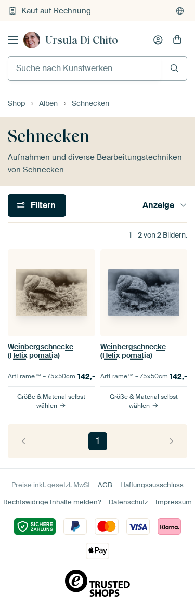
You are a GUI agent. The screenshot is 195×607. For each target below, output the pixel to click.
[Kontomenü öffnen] (158, 40)
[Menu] (13, 40)
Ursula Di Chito (81, 40)
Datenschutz (128, 502)
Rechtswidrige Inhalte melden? (52, 502)
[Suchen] (174, 68)
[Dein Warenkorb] (177, 40)
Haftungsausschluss (152, 484)
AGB (105, 484)
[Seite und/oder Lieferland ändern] (180, 11)
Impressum (173, 502)
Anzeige (158, 205)
